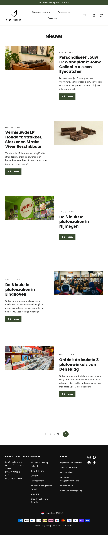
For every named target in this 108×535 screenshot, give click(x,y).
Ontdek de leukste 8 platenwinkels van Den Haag (79, 364)
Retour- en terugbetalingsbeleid (69, 479)
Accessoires (64, 12)
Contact (34, 475)
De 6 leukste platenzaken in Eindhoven (20, 289)
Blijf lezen (67, 96)
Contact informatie (68, 467)
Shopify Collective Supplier (39, 500)
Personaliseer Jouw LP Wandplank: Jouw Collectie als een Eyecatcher (80, 64)
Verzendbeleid (66, 485)
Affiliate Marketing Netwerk (39, 464)
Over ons (52, 18)
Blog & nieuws (37, 470)
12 (58, 434)
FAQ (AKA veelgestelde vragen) (41, 487)
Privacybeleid (66, 472)
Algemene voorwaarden (71, 462)
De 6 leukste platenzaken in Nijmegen (74, 221)
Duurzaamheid (37, 480)
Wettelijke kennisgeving (71, 490)
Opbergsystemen (41, 12)
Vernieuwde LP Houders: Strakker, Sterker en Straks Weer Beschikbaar (24, 139)
